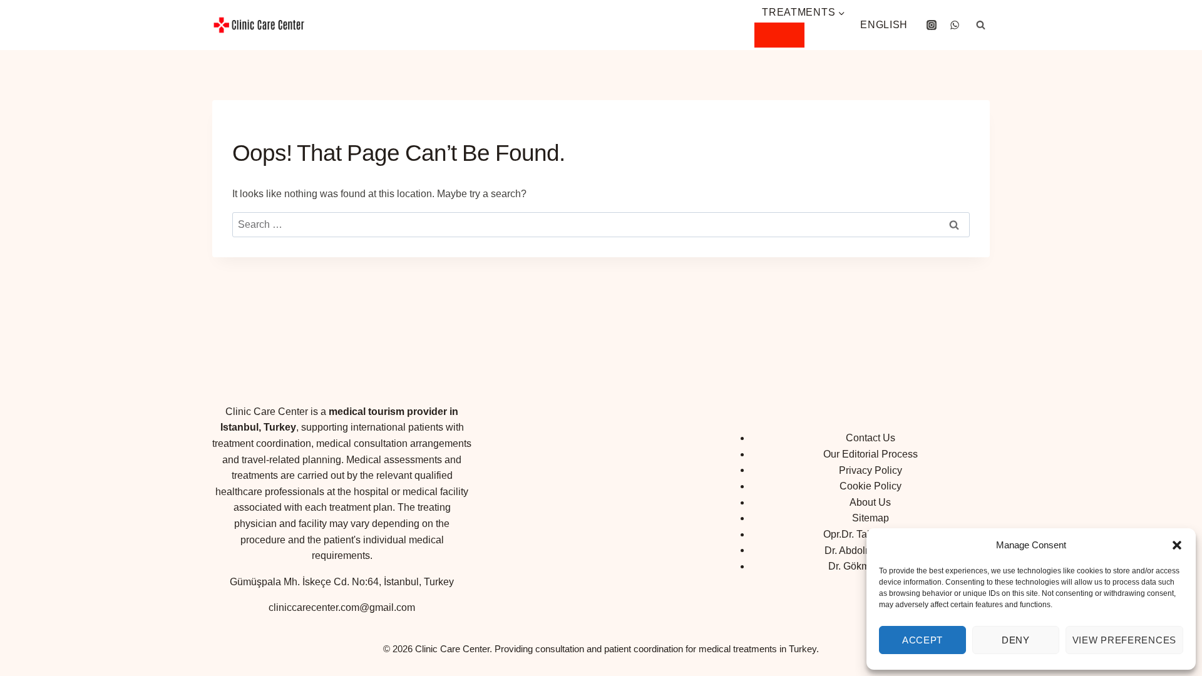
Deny (1016, 640)
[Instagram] (932, 25)
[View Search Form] (980, 25)
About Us (870, 502)
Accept (922, 640)
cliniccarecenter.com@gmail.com (342, 607)
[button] (1177, 545)
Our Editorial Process (870, 454)
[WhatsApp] (955, 25)
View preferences (1124, 640)
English (884, 24)
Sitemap (870, 518)
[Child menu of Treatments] (779, 35)
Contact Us (870, 438)
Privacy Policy (870, 469)
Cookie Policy (871, 486)
